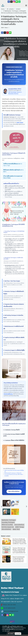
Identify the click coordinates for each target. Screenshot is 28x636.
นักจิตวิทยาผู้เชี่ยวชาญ (8, 394)
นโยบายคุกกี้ (7, 631)
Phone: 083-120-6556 (10, 605)
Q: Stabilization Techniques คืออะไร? (12, 429)
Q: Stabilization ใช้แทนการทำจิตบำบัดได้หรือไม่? (14, 440)
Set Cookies (10, 633)
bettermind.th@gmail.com (11, 611)
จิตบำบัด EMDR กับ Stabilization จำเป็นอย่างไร (12, 473)
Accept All (18, 633)
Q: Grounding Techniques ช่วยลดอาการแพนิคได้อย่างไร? (14, 435)
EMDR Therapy (20, 122)
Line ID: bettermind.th (9, 608)
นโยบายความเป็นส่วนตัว (19, 629)
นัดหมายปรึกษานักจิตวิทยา (14, 491)
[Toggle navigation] (26, 5)
